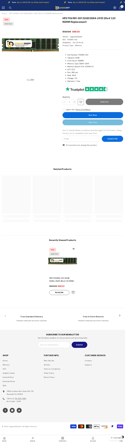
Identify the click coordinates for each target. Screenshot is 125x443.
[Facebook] (5, 410)
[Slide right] (120, 316)
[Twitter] (19, 410)
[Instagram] (12, 410)
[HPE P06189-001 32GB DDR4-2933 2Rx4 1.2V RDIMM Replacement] (62, 261)
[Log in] (114, 7)
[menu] (3, 7)
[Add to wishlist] (81, 102)
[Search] (10, 7)
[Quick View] (73, 249)
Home (4, 13)
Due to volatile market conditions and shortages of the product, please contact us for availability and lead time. (92, 131)
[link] (16, 216)
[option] (30, 44)
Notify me (59, 292)
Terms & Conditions (82, 110)
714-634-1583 (20, 398)
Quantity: (66, 97)
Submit (79, 344)
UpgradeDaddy (76, 37)
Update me (112, 138)
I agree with (70, 109)
